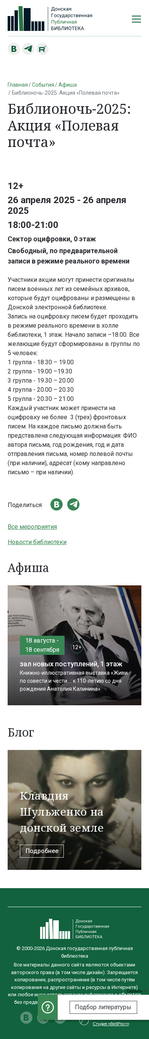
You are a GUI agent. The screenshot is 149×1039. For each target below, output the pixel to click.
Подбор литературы (103, 1007)
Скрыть (135, 991)
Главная (18, 85)
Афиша (67, 85)
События (43, 85)
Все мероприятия (32, 526)
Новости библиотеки (37, 542)
